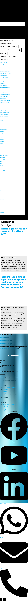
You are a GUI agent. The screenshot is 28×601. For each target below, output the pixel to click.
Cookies (5, 384)
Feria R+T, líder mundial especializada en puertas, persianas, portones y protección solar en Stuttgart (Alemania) (14, 282)
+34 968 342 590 (9, 369)
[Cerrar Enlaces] (4, 599)
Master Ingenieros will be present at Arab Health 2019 (14, 231)
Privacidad (5, 382)
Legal (4, 385)
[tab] (11, 46)
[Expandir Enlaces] (1, 599)
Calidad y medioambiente (9, 380)
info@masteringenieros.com (11, 371)
